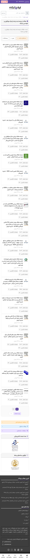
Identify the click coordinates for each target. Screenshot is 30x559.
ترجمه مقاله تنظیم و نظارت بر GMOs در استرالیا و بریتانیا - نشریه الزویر (12, 189)
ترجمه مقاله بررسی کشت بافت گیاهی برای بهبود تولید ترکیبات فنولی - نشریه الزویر (13, 355)
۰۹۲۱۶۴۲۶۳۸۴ (7, 544)
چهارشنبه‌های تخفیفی (23, 510)
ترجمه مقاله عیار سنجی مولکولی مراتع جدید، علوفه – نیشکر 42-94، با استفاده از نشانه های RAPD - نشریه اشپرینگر (12, 243)
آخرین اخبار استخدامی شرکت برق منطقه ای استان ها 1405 (14, 498)
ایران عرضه (25, 17)
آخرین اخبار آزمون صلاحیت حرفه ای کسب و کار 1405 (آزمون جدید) (16, 493)
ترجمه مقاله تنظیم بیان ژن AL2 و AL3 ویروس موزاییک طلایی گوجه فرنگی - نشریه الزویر (13, 47)
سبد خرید (3, 2)
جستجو (3, 13)
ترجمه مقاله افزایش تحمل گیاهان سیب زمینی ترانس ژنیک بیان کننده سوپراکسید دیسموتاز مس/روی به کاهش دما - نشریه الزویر (12, 66)
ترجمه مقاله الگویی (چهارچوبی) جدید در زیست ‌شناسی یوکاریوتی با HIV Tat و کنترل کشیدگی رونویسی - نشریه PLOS (12, 392)
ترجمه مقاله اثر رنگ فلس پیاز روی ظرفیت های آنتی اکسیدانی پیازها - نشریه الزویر (14, 318)
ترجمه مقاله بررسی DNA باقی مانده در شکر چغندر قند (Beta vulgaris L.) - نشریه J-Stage (13, 206)
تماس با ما (25, 523)
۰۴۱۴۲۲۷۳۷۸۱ (7, 542)
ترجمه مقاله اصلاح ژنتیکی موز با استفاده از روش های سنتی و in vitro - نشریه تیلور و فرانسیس (12, 104)
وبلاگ (26, 517)
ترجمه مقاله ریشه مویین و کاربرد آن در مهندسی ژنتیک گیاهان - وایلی (13, 156)
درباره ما (26, 520)
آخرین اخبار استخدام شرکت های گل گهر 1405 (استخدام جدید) (15, 488)
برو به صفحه (17, 413)
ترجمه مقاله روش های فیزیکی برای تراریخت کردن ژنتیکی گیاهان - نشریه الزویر (13, 337)
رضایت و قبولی (24, 514)
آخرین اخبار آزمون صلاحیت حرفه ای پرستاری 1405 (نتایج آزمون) (15, 483)
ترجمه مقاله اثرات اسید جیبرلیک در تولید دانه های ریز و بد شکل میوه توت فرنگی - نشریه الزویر (12, 300)
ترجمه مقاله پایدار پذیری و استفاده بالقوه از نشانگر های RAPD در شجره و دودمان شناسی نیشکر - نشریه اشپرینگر (13, 282)
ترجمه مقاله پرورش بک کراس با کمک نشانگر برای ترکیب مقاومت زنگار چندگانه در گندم (12, 373)
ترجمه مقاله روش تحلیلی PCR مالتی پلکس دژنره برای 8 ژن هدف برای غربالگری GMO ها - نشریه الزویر (13, 224)
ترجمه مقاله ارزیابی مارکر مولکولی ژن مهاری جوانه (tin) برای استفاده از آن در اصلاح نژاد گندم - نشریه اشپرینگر (13, 139)
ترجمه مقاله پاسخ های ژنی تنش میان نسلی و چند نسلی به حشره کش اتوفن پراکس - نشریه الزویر (13, 86)
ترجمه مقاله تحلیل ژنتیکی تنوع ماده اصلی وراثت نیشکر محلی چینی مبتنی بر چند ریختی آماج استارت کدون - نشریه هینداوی (12, 262)
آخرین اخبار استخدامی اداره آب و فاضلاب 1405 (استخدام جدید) (15, 502)
